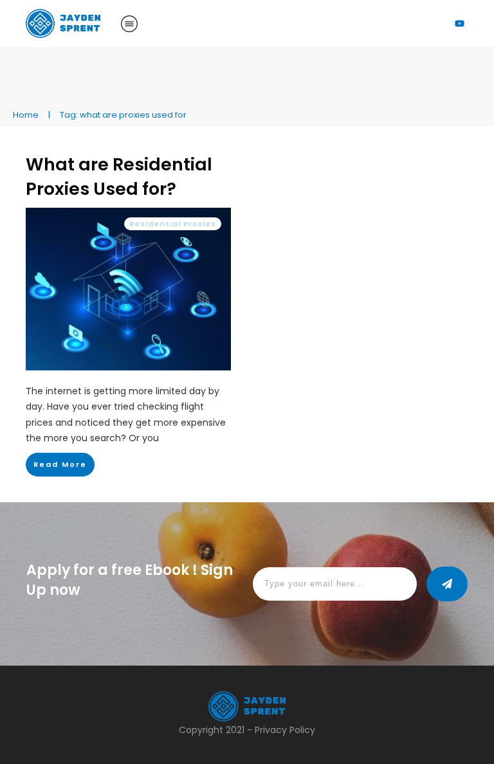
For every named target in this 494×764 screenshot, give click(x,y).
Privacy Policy (285, 729)
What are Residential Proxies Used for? (119, 176)
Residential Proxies (172, 224)
